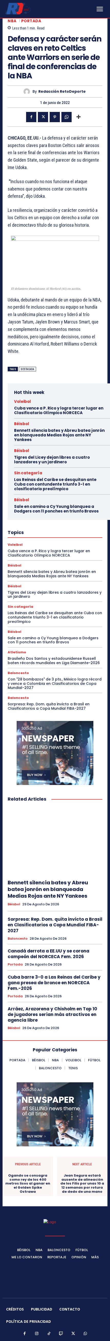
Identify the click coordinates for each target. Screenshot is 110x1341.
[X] (43, 117)
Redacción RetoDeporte (62, 91)
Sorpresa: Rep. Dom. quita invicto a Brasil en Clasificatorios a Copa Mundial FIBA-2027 (49, 706)
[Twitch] (61, 1334)
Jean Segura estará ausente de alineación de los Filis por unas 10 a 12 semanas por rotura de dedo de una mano (82, 1183)
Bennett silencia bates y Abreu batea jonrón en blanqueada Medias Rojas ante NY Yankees (59, 435)
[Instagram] (37, 1334)
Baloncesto (18, 673)
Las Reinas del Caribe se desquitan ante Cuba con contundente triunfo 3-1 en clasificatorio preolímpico (55, 484)
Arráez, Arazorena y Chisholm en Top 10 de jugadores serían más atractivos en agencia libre (52, 1014)
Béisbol (21, 424)
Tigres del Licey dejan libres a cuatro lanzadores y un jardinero (52, 460)
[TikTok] (49, 1334)
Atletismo (17, 652)
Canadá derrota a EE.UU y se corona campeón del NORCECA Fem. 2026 (48, 954)
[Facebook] (31, 117)
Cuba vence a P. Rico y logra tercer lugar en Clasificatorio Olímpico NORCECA (58, 410)
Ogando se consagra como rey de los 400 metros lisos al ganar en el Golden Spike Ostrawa (27, 1183)
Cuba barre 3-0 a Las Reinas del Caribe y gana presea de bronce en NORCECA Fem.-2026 (54, 982)
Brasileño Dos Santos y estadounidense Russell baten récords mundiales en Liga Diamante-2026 (54, 660)
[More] (78, 117)
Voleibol (22, 401)
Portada (31, 21)
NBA (12, 21)
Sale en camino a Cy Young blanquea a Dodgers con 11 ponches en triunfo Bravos (56, 509)
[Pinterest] (55, 117)
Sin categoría (28, 473)
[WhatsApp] (66, 117)
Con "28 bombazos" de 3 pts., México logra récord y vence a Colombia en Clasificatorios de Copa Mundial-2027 (55, 683)
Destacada (27, 369)
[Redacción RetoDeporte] (28, 91)
